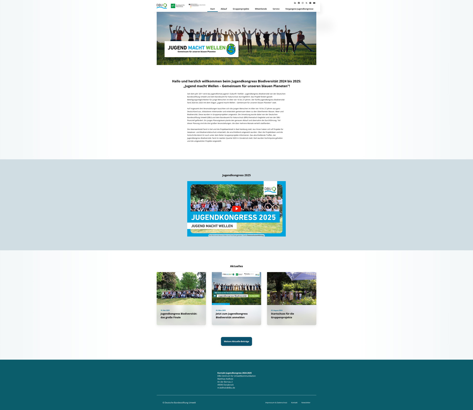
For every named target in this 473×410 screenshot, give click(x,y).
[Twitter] (306, 3)
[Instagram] (302, 3)
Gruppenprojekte (241, 9)
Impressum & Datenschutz (276, 402)
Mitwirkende (261, 9)
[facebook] (299, 3)
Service (276, 9)
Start (212, 9)
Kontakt (294, 402)
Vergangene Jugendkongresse (299, 9)
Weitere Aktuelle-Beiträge (236, 341)
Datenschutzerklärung (255, 235)
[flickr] (310, 3)
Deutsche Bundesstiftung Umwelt (180, 402)
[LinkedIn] (295, 3)
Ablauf (224, 9)
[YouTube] (314, 3)
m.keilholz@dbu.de (226, 387)
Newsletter (305, 402)
